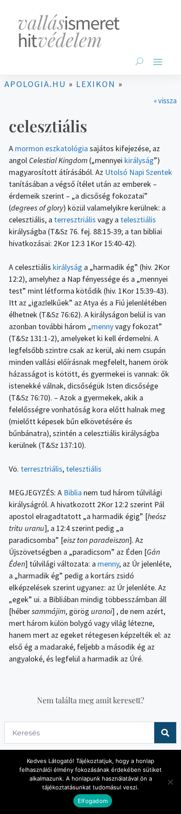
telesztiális (138, 219)
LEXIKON (96, 83)
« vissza (165, 100)
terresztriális (75, 219)
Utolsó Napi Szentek (138, 172)
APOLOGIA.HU (35, 83)
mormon (29, 148)
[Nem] (170, 782)
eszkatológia (66, 148)
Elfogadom (93, 800)
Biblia (73, 492)
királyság (139, 160)
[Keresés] (165, 732)
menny (102, 326)
